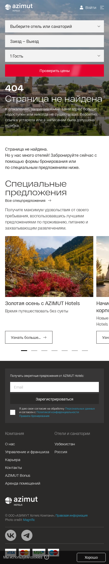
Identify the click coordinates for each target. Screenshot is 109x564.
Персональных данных (80, 408)
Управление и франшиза (27, 451)
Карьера (12, 459)
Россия (61, 451)
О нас (10, 444)
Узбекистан (65, 444)
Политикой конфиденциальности (58, 412)
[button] (24, 350)
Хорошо (91, 557)
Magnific (29, 519)
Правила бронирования (34, 415)
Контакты (13, 467)
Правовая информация (71, 515)
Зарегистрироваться (54, 399)
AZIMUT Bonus (17, 475)
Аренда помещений (22, 483)
